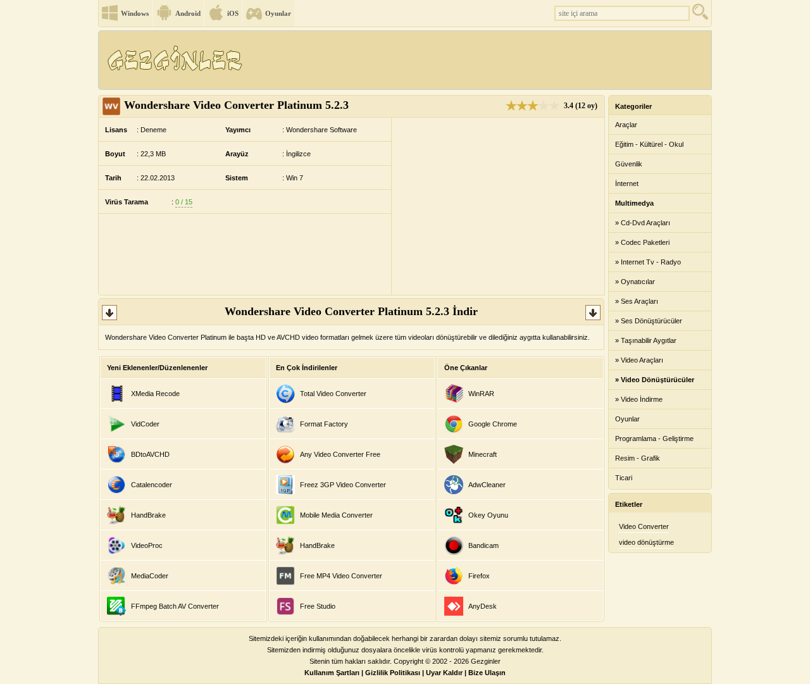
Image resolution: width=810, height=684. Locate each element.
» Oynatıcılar (635, 281)
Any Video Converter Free (340, 454)
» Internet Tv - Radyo (648, 262)
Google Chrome (492, 424)
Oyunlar (278, 13)
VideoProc (147, 545)
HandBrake (148, 515)
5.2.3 (236, 105)
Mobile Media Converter (336, 515)
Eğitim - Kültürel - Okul (649, 144)
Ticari (623, 478)
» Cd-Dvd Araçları (642, 223)
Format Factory (324, 424)
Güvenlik (628, 164)
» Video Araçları (639, 360)
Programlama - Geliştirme (654, 438)
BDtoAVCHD (150, 454)
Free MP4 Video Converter (341, 576)
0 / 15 (183, 202)
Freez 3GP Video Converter (343, 484)
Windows (135, 13)
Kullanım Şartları (331, 672)
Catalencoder (151, 484)
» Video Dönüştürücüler (654, 379)
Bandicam (483, 545)
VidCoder (145, 424)
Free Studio (317, 606)
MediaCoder (149, 576)
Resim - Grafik (637, 458)
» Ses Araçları (636, 301)
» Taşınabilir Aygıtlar (645, 340)
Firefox (479, 576)
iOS (233, 13)
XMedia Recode (155, 393)
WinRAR (481, 393)
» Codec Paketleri (642, 242)
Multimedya (634, 203)
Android (188, 13)
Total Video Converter (333, 393)
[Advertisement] (480, 60)
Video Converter (644, 526)
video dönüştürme (646, 542)
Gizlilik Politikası (392, 672)
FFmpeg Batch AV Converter (175, 606)
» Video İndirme (639, 399)
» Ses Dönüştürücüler (648, 321)
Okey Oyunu (488, 515)
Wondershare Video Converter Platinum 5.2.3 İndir (351, 311)
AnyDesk (482, 606)
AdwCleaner (487, 484)
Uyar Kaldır (444, 672)
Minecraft (482, 454)
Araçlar (626, 124)
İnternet (627, 183)
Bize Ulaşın (487, 672)
